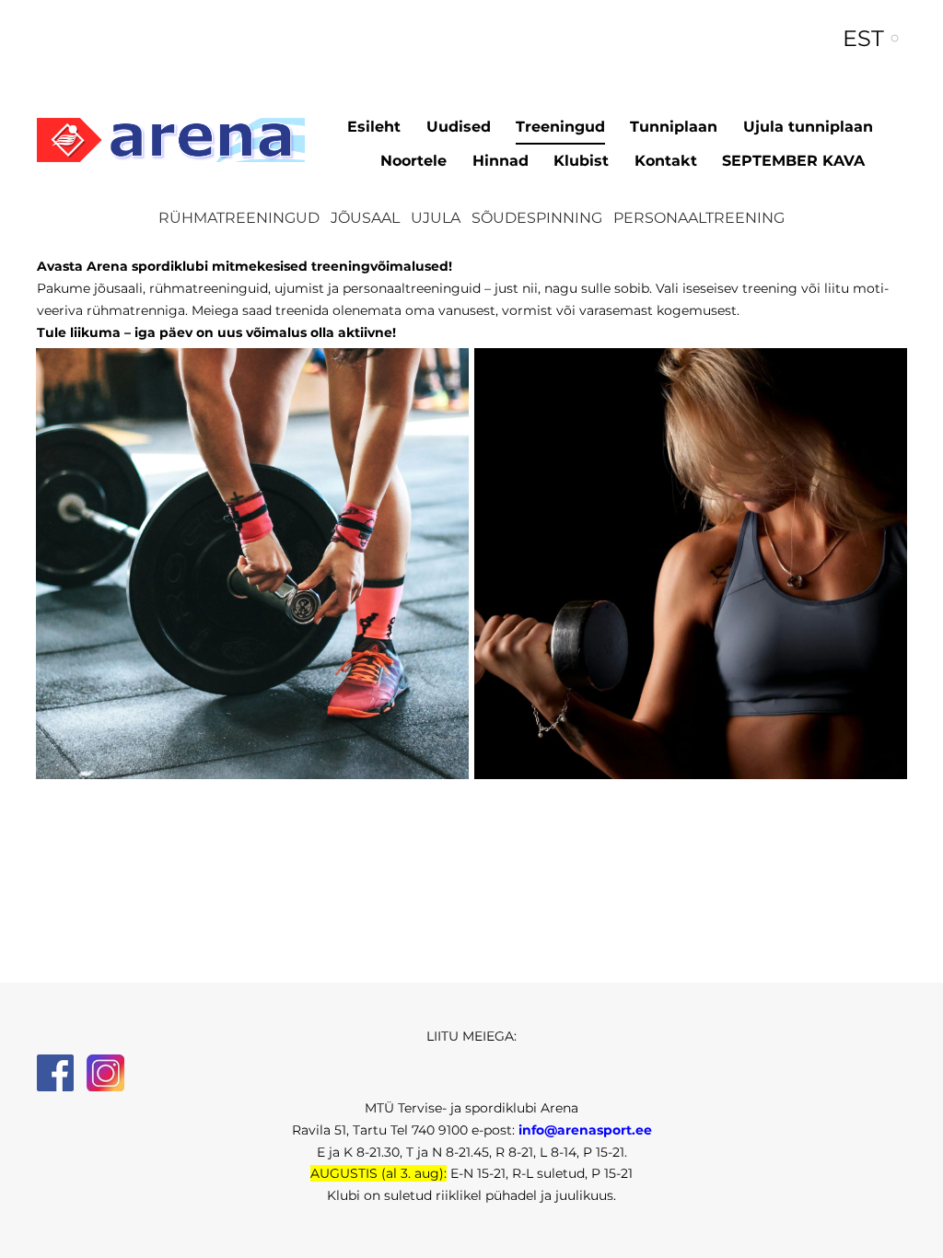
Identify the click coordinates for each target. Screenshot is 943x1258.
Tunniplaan (673, 126)
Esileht (374, 126)
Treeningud (560, 126)
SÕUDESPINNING (537, 218)
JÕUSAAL (365, 218)
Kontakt (665, 160)
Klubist (581, 160)
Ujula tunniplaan (808, 126)
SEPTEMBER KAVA (793, 160)
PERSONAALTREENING (699, 218)
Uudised (458, 126)
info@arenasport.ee (585, 1130)
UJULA (435, 218)
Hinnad (500, 160)
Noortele (413, 160)
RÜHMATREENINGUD (239, 218)
